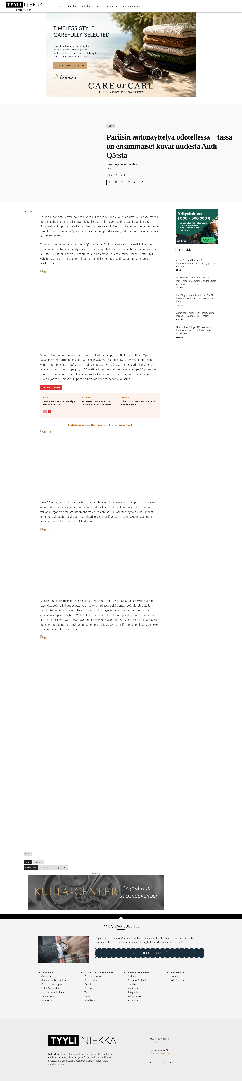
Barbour (132, 976)
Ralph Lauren (135, 996)
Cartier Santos (48, 976)
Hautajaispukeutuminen (54, 980)
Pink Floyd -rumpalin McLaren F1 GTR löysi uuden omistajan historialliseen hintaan (194, 298)
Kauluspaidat (91, 980)
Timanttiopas (48, 996)
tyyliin (68, 1057)
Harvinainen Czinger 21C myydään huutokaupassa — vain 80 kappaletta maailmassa (194, 330)
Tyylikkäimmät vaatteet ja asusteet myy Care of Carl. (100, 424)
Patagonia (133, 992)
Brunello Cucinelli (137, 980)
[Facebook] (109, 182)
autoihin (52, 1057)
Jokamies (175, 976)
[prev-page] (45, 411)
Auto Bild (38, 862)
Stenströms (134, 1000)
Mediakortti (160, 1042)
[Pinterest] (122, 182)
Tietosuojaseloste (160, 1053)
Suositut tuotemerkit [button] (138, 972)
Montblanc (133, 988)
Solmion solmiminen (52, 992)
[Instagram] (156, 1062)
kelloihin (108, 1054)
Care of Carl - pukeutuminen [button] (99, 972)
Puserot (88, 988)
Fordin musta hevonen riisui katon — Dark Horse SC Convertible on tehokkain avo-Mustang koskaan (196, 280)
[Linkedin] (135, 182)
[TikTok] (163, 1062)
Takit (86, 992)
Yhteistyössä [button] (177, 972)
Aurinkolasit (90, 1000)
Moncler (132, 984)
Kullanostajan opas (51, 984)
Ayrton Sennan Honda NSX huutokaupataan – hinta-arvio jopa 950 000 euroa (195, 263)
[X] (115, 182)
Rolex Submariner (50, 988)
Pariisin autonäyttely (49, 868)
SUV (64, 868)
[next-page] (49, 411)
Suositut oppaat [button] (49, 972)
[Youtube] (169, 1062)
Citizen (125, 398)
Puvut (87, 976)
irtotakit (98, 976)
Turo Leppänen (130, 164)
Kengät (88, 984)
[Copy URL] (141, 182)
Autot (111, 126)
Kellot (47, 398)
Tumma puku (48, 1000)
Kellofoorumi (178, 980)
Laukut (88, 996)
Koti (25, 212)
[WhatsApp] (128, 182)
